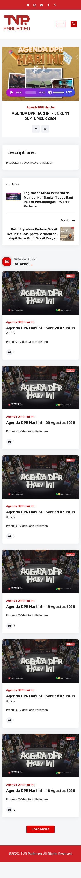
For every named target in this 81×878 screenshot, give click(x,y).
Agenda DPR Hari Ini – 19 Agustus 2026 (40, 606)
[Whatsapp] (41, 5)
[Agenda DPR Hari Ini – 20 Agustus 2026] (40, 387)
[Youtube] (28, 5)
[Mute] (50, 92)
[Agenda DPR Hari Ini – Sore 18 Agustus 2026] (40, 661)
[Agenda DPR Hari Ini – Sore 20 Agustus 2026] (40, 293)
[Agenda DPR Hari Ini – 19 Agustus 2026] (40, 571)
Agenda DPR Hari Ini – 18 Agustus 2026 (40, 790)
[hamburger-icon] (60, 24)
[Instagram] (35, 5)
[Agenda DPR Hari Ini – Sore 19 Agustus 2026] (40, 477)
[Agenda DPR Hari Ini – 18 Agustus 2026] (40, 755)
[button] (74, 24)
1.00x (69, 92)
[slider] (59, 92)
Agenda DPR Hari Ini (41, 107)
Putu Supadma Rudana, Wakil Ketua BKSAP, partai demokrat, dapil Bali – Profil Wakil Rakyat (32, 233)
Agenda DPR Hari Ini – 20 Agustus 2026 (40, 422)
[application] (40, 92)
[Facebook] (48, 5)
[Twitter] (55, 5)
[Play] (11, 92)
